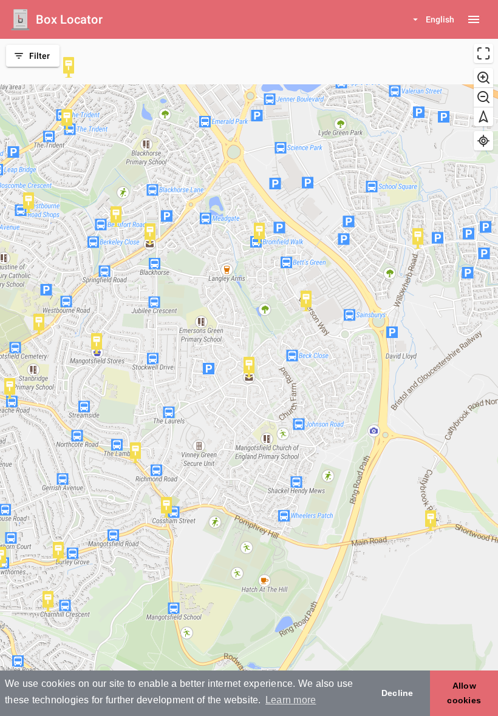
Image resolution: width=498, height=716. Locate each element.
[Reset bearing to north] (483, 116)
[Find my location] (483, 140)
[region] (249, 377)
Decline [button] (397, 693)
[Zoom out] (483, 97)
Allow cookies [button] (464, 693)
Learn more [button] (290, 700)
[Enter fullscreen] (483, 53)
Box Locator (69, 19)
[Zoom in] (483, 77)
